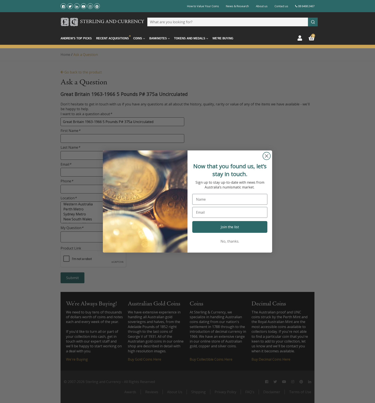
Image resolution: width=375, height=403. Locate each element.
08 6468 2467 (305, 6)
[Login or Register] (300, 38)
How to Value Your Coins (203, 6)
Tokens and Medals (190, 38)
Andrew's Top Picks (76, 38)
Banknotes (158, 38)
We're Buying (222, 38)
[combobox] (232, 22)
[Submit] (313, 22)
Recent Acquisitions (112, 38)
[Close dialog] (266, 156)
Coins (138, 38)
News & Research (237, 6)
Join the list (230, 227)
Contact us (281, 6)
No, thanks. (229, 241)
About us (262, 6)
